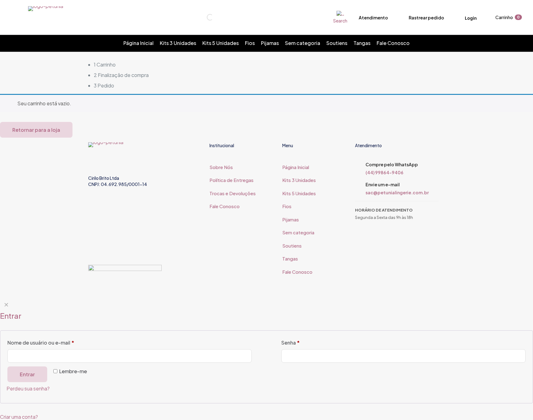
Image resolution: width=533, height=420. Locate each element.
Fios (286, 206)
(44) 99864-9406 (384, 172)
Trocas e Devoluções (232, 193)
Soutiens (292, 245)
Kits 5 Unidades (299, 193)
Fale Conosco (224, 206)
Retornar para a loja (36, 130)
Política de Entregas (231, 180)
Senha (290, 342)
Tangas (290, 258)
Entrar (27, 374)
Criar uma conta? (19, 417)
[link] (125, 275)
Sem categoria (298, 232)
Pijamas (290, 219)
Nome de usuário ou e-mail (40, 342)
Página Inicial (295, 167)
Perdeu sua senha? (28, 388)
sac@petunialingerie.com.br (397, 192)
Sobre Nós (221, 167)
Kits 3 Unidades (299, 180)
